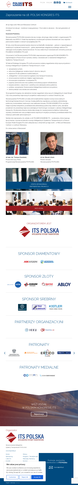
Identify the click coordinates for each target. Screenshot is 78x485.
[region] (25, 471)
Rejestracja (39, 414)
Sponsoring (9, 456)
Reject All (25, 477)
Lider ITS (8, 458)
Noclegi (25, 461)
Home (7, 454)
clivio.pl (18, 482)
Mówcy (25, 454)
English (49, 2)
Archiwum (68, 2)
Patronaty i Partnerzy (29, 458)
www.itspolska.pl (11, 450)
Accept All (37, 477)
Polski (42, 2)
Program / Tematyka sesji (30, 456)
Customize (12, 477)
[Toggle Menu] (69, 7)
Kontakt (8, 461)
